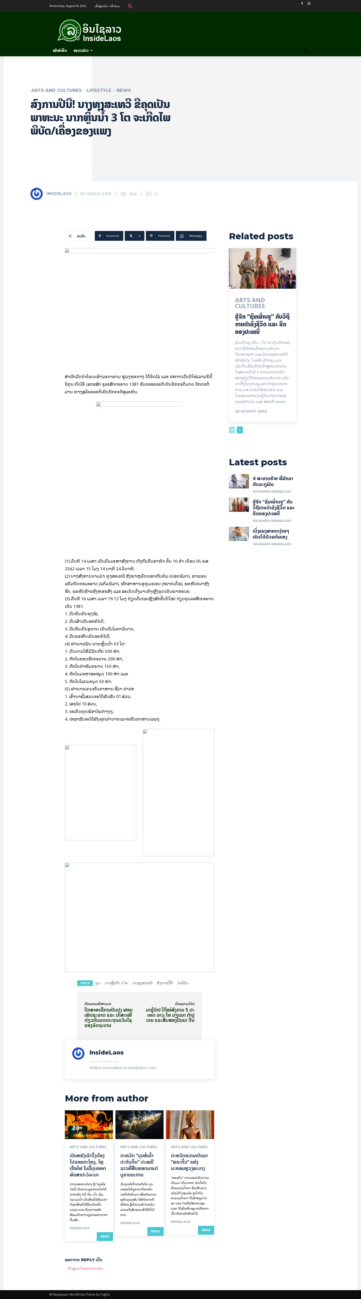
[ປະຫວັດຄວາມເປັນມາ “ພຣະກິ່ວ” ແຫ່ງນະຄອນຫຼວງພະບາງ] (190, 1124)
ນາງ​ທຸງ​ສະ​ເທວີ (142, 983)
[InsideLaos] (38, 194)
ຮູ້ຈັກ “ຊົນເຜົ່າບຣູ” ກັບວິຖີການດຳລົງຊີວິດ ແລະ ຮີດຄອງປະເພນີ (262, 324)
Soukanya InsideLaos (272, 491)
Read (104, 1236)
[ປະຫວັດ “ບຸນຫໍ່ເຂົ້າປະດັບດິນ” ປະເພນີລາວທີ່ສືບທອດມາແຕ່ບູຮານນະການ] (139, 1124)
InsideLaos (59, 193)
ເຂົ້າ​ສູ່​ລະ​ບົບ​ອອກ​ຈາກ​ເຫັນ (85, 1268)
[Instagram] (309, 3)
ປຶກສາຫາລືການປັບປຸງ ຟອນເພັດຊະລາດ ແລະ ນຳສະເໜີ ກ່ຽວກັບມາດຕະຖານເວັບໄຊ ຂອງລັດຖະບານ (108, 1017)
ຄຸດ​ (98, 983)
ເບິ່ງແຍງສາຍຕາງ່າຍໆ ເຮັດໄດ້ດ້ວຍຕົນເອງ (271, 534)
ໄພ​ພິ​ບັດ (182, 983)
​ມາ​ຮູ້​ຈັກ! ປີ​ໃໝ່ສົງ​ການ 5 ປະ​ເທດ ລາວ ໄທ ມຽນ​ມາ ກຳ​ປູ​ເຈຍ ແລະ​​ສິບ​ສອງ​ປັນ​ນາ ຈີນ (170, 1015)
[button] (130, 6)
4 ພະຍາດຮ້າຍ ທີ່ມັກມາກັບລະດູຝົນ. (273, 481)
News (123, 90)
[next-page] (240, 430)
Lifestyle (99, 90)
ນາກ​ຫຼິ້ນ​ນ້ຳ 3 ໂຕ (116, 983)
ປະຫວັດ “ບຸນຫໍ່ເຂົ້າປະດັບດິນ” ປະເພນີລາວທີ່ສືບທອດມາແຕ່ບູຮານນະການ (139, 1165)
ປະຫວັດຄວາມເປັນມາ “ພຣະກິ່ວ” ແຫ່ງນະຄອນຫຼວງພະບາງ (189, 1161)
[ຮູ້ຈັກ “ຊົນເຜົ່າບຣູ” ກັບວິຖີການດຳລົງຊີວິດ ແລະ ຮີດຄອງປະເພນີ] (262, 268)
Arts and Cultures (56, 90)
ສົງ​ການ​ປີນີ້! (165, 983)
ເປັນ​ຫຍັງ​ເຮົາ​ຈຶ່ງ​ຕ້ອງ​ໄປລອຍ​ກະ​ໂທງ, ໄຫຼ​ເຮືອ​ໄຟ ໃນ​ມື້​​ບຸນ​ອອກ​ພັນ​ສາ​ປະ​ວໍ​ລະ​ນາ (88, 1165)
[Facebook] (302, 3)
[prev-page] (232, 430)
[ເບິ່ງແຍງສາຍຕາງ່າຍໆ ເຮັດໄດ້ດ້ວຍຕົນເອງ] (239, 534)
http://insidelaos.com (104, 1061)
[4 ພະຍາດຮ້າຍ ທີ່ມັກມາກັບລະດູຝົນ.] (239, 481)
